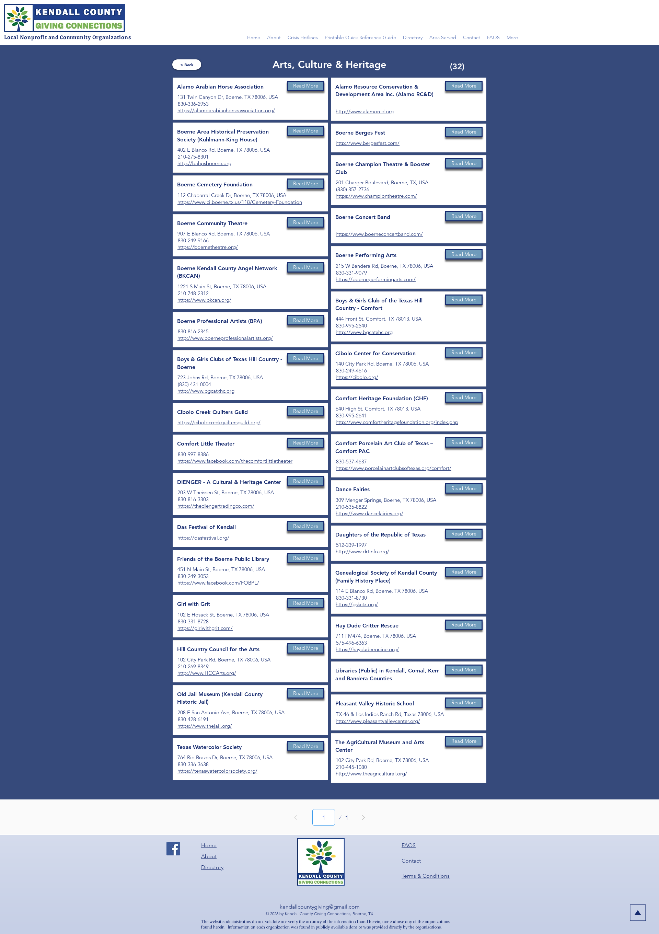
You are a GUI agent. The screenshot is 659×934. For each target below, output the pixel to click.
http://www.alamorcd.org (365, 111)
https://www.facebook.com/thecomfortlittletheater (234, 461)
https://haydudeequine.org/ (367, 649)
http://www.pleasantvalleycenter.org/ (378, 721)
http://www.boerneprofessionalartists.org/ (225, 338)
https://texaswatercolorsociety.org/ (217, 771)
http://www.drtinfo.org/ (362, 551)
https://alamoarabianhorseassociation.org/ (226, 110)
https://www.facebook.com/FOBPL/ (218, 582)
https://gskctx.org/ (357, 604)
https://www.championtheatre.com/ (376, 196)
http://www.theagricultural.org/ (371, 773)
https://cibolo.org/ (357, 377)
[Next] (363, 817)
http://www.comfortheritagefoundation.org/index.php (397, 422)
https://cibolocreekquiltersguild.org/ (219, 422)
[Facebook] (173, 848)
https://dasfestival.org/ (203, 537)
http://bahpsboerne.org (204, 163)
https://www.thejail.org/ (204, 726)
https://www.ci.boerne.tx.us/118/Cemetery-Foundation (239, 202)
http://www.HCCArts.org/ (206, 673)
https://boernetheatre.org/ (207, 247)
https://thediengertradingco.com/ (215, 506)
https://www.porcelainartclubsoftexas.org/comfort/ (393, 468)
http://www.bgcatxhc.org (205, 391)
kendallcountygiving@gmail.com (320, 906)
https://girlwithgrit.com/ (205, 628)
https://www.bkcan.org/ (204, 300)
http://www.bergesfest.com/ (368, 143)
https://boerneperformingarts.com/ (376, 279)
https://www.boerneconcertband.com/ (379, 234)
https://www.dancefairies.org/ (369, 513)
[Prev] (296, 817)
